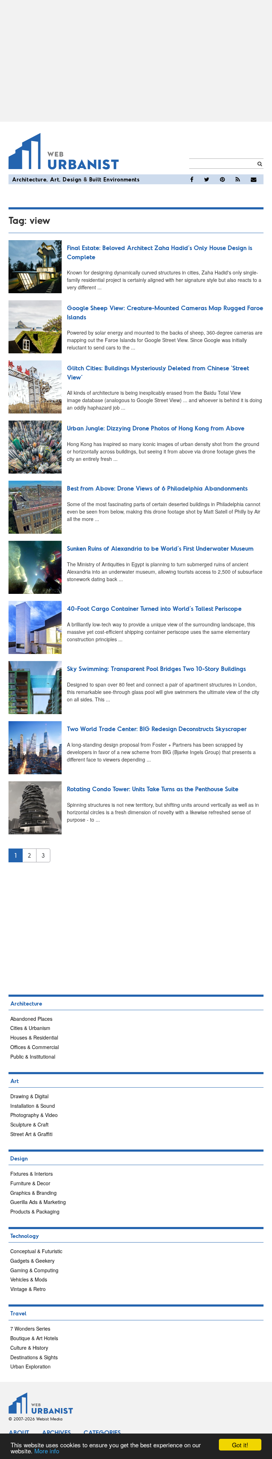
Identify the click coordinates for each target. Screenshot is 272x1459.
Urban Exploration (30, 1366)
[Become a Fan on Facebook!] (192, 179)
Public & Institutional (32, 1056)
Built (95, 179)
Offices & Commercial (34, 1046)
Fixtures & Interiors (31, 1173)
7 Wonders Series (30, 1328)
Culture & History (29, 1347)
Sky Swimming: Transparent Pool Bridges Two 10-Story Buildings (156, 668)
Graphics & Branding (33, 1192)
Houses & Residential (34, 1037)
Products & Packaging (35, 1211)
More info (46, 1450)
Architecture (29, 179)
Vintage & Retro (28, 1288)
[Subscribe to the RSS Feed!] (237, 179)
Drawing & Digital (29, 1096)
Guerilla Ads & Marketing (38, 1201)
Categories (102, 1432)
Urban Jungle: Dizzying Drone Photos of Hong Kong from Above (155, 428)
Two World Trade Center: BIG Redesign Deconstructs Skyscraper (156, 729)
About (18, 1432)
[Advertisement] (136, 60)
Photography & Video (34, 1114)
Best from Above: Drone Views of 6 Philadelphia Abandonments (157, 488)
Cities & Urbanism (30, 1027)
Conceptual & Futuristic (36, 1251)
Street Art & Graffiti (31, 1133)
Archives (56, 1432)
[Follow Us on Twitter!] (207, 179)
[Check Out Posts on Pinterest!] (222, 179)
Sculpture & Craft (29, 1124)
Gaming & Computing (34, 1270)
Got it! (240, 1444)
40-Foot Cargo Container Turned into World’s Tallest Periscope (154, 608)
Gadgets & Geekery (32, 1260)
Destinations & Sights (34, 1357)
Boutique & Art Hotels (34, 1338)
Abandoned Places (31, 1018)
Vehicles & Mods (28, 1279)
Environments (121, 179)
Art (54, 179)
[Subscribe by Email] (253, 179)
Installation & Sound (32, 1105)
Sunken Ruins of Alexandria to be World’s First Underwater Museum (160, 548)
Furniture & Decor (30, 1183)
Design (72, 179)
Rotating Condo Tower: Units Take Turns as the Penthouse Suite (152, 789)
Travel (18, 1313)
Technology (24, 1235)
